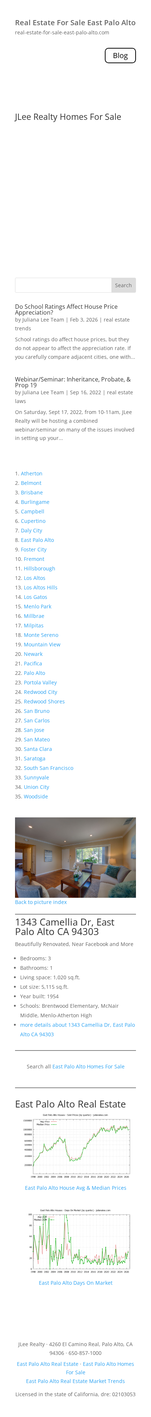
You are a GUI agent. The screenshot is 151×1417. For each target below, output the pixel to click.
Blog (120, 55)
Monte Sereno (41, 634)
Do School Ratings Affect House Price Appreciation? (66, 309)
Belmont (31, 482)
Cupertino (33, 520)
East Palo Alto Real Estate (70, 1103)
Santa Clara (38, 748)
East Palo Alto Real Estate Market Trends (75, 1381)
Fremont (34, 558)
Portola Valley (40, 682)
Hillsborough (39, 568)
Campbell (32, 511)
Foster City (34, 549)
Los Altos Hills (41, 587)
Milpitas (34, 625)
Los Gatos (35, 596)
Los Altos (34, 577)
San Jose (34, 729)
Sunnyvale (36, 777)
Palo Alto (34, 672)
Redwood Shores (44, 701)
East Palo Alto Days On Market (76, 1282)
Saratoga (34, 758)
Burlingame (35, 501)
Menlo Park (37, 606)
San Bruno (36, 710)
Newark (33, 653)
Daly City (31, 530)
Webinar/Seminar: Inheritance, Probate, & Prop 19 (73, 382)
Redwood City (40, 691)
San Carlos (37, 720)
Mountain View (42, 644)
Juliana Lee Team (43, 319)
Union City (36, 786)
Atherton (32, 473)
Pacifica (33, 663)
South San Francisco (48, 767)
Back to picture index (41, 902)
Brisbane (32, 492)
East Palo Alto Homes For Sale (88, 1066)
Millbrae (34, 615)
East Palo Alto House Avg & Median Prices (75, 1187)
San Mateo (37, 739)
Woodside (36, 796)
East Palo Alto (37, 539)
